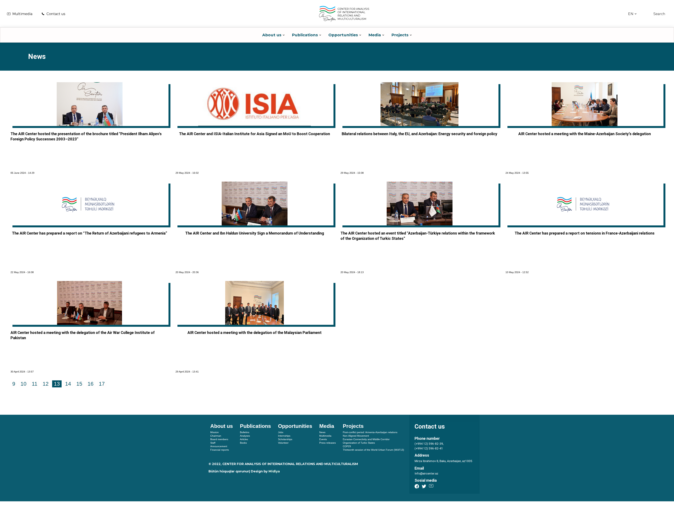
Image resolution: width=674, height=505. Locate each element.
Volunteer (283, 442)
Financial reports (219, 449)
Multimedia (22, 14)
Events (323, 439)
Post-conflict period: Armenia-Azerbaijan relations (370, 432)
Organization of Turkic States (359, 442)
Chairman (215, 435)
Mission (214, 432)
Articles (244, 439)
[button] (632, 14)
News (322, 432)
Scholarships (285, 439)
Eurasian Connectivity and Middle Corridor (366, 439)
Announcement (218, 446)
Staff (212, 442)
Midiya (274, 471)
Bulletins (244, 432)
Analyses (245, 435)
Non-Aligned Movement (356, 435)
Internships (284, 435)
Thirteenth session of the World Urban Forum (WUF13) (373, 449)
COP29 (347, 446)
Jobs (280, 432)
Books (243, 442)
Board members (219, 439)
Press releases (327, 442)
